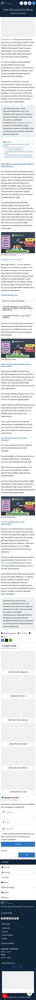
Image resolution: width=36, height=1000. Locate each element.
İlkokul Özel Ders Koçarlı (18, 744)
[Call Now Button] (5, 996)
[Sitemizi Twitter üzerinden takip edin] (5, 918)
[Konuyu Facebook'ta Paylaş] (2, 640)
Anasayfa (13, 13)
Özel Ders (4, 522)
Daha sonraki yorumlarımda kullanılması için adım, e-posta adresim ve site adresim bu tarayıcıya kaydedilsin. (17, 836)
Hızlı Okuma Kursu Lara (18, 792)
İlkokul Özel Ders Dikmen (18, 768)
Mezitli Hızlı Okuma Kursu (18, 991)
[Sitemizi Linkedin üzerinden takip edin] (10, 918)
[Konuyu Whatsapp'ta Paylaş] (10, 640)
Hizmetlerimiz (21, 13)
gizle (9, 142)
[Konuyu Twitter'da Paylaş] (6, 640)
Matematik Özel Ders (24, 123)
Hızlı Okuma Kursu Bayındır (18, 672)
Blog (14, 633)
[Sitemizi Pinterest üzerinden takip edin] (15, 918)
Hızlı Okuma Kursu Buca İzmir (11, 259)
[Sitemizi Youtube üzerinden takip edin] (12, 918)
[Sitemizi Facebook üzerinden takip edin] (2, 918)
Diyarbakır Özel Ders (18, 696)
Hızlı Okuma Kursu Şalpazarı (18, 720)
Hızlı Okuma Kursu (7, 39)
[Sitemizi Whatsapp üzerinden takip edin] (18, 918)
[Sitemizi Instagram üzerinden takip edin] (7, 918)
